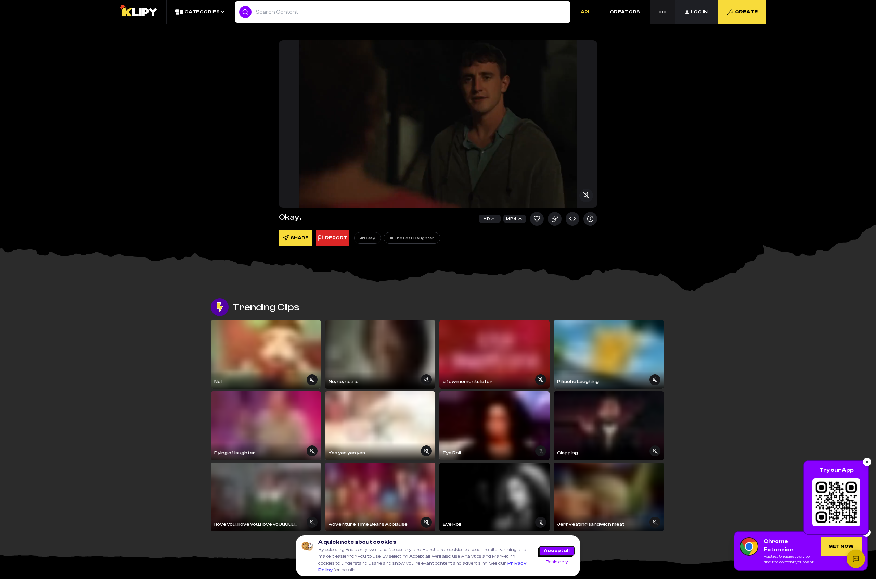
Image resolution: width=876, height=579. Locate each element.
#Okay (367, 238)
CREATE (746, 12)
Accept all (557, 550)
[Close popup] (867, 462)
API (585, 12)
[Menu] (662, 12)
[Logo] (137, 12)
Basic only (557, 562)
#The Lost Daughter (412, 238)
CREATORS (625, 12)
